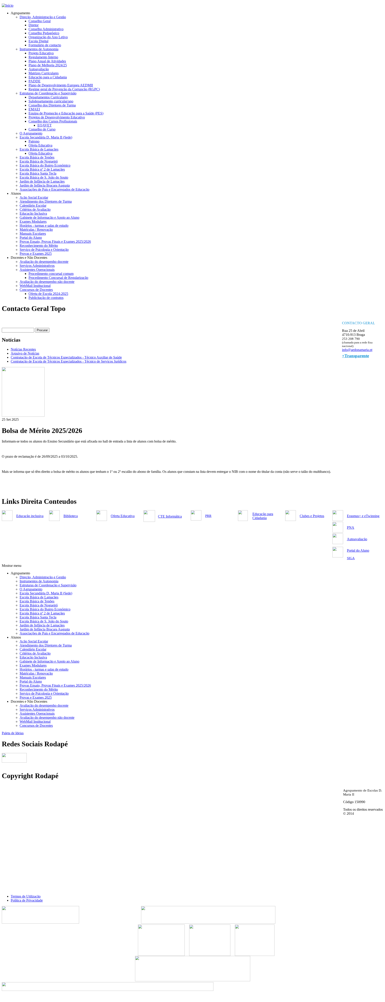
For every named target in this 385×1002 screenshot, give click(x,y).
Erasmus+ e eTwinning (363, 516)
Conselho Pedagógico (44, 33)
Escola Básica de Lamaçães (39, 149)
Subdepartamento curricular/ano (51, 101)
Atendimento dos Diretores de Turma (46, 201)
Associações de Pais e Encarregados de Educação (54, 189)
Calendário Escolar (33, 205)
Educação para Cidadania (262, 516)
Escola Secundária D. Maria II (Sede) (46, 137)
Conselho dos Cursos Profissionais (53, 121)
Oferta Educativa (40, 145)
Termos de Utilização (26, 896)
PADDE (35, 81)
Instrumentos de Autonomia (39, 49)
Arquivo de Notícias (25, 353)
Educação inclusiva (29, 516)
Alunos (16, 193)
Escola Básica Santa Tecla (38, 173)
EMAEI (34, 109)
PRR (208, 516)
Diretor (34, 25)
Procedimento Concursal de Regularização (58, 278)
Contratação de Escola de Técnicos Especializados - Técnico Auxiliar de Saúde (66, 357)
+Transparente (355, 355)
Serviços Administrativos (37, 265)
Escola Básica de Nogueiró (39, 161)
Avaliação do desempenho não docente (47, 282)
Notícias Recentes (23, 349)
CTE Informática (170, 516)
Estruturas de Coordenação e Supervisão (48, 93)
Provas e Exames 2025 (36, 253)
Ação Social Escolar (34, 197)
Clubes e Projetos (312, 516)
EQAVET (44, 125)
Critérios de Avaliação (35, 209)
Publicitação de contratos (46, 298)
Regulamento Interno (43, 57)
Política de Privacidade (27, 900)
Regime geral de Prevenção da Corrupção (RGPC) (64, 89)
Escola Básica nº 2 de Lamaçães (42, 169)
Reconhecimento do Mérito (39, 245)
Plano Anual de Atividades (47, 61)
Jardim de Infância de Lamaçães (42, 181)
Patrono (34, 141)
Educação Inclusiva (33, 213)
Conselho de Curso (42, 129)
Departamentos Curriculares (48, 97)
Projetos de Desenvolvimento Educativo (57, 117)
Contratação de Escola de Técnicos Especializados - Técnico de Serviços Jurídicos (68, 361)
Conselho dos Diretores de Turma (52, 105)
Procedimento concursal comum (51, 273)
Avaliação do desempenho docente (44, 261)
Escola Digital (38, 41)
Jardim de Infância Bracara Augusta (45, 185)
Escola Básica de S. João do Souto (44, 177)
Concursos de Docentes (36, 290)
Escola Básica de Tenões (37, 157)
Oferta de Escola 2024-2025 (48, 294)
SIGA (351, 558)
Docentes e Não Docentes (29, 257)
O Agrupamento (31, 133)
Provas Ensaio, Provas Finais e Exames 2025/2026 (55, 241)
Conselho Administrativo (46, 29)
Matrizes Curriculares (44, 73)
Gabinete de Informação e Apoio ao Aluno (49, 217)
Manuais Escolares (33, 233)
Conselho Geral (40, 21)
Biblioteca (70, 516)
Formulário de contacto (45, 45)
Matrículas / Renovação (36, 229)
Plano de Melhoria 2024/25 (48, 65)
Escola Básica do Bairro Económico (45, 165)
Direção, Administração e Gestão (43, 17)
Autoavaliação (39, 69)
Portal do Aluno (31, 237)
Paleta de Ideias (13, 733)
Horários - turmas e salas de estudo (44, 225)
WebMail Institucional (35, 286)
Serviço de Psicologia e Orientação (44, 249)
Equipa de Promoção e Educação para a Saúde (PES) (66, 113)
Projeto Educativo (41, 53)
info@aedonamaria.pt (357, 350)
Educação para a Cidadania (48, 77)
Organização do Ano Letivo (48, 37)
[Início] (7, 5)
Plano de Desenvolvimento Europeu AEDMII (61, 85)
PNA (350, 527)
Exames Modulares (33, 221)
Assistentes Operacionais (37, 269)
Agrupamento (20, 13)
